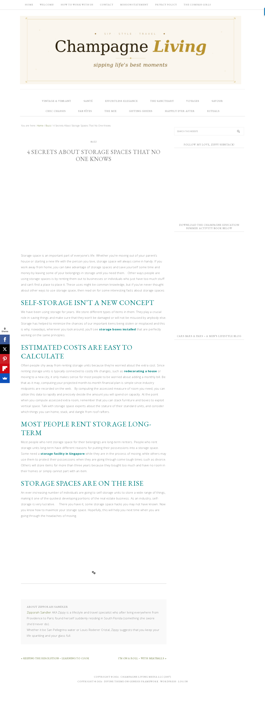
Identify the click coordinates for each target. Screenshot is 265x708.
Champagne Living (130, 50)
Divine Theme (114, 681)
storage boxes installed (117, 329)
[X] (5, 349)
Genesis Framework (143, 681)
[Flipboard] (5, 368)
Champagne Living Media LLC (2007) (145, 676)
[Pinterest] (5, 359)
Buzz (94, 141)
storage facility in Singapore (63, 453)
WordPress (168, 681)
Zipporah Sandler (39, 612)
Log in (183, 681)
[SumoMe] (5, 378)
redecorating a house (140, 371)
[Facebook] (5, 339)
